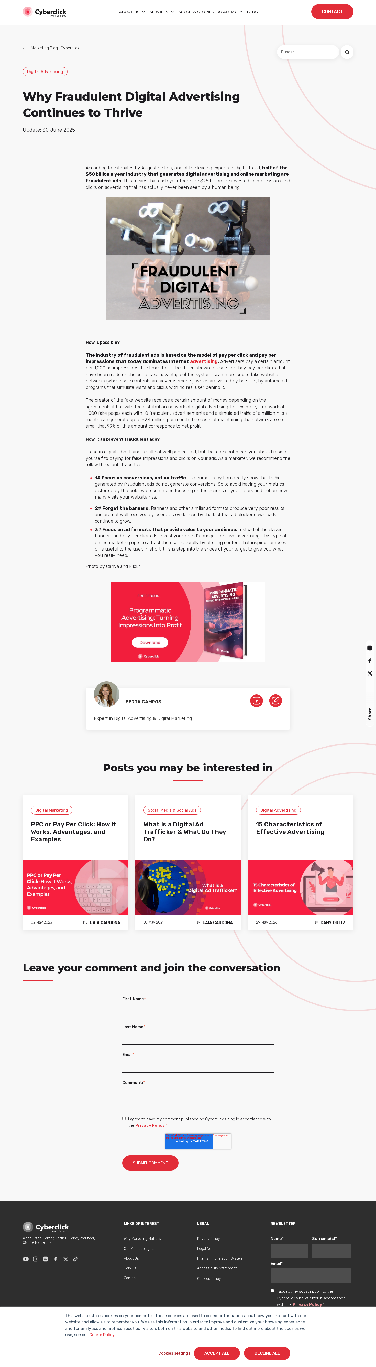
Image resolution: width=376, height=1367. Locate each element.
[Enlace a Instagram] (35, 1259)
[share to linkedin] (370, 648)
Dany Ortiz (332, 922)
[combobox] (308, 52)
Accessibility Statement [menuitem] (217, 1268)
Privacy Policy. (150, 1125)
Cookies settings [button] (174, 1353)
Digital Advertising (45, 71)
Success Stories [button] (196, 11)
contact (332, 11)
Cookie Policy (101, 1334)
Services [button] (159, 11)
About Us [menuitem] (131, 1258)
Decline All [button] (267, 1353)
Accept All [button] (216, 1353)
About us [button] (130, 11)
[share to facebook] (370, 660)
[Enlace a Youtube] (26, 1259)
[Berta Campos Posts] (275, 700)
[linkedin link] (256, 700)
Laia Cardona (105, 922)
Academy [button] (228, 11)
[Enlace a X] (66, 1259)
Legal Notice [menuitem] (207, 1249)
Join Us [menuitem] (130, 1268)
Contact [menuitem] (130, 1278)
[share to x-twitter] (370, 673)
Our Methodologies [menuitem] (139, 1249)
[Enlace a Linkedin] (45, 1259)
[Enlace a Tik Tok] (75, 1259)
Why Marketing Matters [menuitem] (142, 1239)
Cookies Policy (209, 1279)
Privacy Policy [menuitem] (208, 1239)
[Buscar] (347, 52)
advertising (204, 361)
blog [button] (252, 11)
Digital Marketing (51, 810)
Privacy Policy (307, 1304)
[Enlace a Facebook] (55, 1259)
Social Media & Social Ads (172, 810)
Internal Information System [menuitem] (220, 1258)
